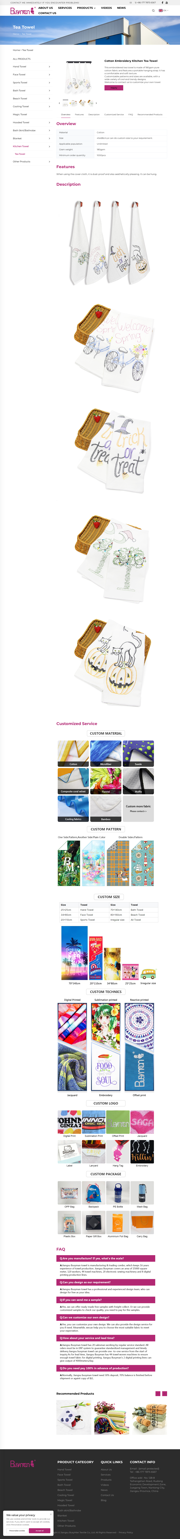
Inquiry (114, 88)
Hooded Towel (21, 122)
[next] (96, 103)
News (121, 7)
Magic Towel (20, 114)
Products (85, 7)
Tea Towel (26, 34)
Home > (17, 50)
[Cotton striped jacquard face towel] (111, 1417)
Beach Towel (20, 98)
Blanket (17, 138)
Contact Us (47, 13)
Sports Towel (20, 82)
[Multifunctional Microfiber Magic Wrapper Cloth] (73, 1417)
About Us (45, 7)
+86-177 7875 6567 (146, 2)
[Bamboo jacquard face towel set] (149, 1417)
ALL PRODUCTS (21, 59)
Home (16, 34)
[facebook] (162, 3)
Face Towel (19, 74)
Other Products (21, 161)
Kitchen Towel (21, 146)
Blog (103, 1500)
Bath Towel (19, 90)
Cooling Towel (21, 106)
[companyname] (23, 10)
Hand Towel (19, 66)
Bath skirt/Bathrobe (24, 130)
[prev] (59, 103)
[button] (157, 1393)
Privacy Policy (126, 1532)
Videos (106, 7)
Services (65, 7)
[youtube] (166, 3)
